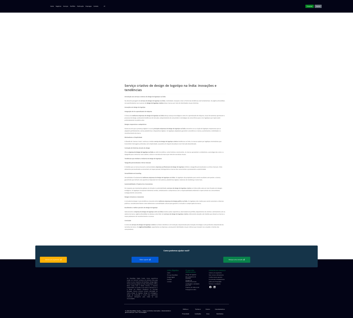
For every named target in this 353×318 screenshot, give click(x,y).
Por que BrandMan (172, 275)
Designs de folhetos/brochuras (191, 280)
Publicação (80, 6)
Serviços (65, 6)
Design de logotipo (191, 275)
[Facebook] (210, 287)
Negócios (58, 6)
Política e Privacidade (185, 311)
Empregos (88, 6)
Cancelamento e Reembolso (220, 311)
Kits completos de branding (191, 277)
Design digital (171, 277)
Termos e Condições (215, 284)
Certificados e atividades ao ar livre (192, 284)
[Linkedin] (214, 287)
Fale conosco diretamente (216, 275)
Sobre (168, 273)
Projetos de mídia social (192, 287)
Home (52, 6)
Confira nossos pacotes (215, 277)
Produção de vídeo (191, 289)
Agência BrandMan (145, 227)
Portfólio (72, 6)
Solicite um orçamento (215, 273)
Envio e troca (208, 311)
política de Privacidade (215, 281)
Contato (95, 6)
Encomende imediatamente (217, 279)
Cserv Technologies (141, 312)
